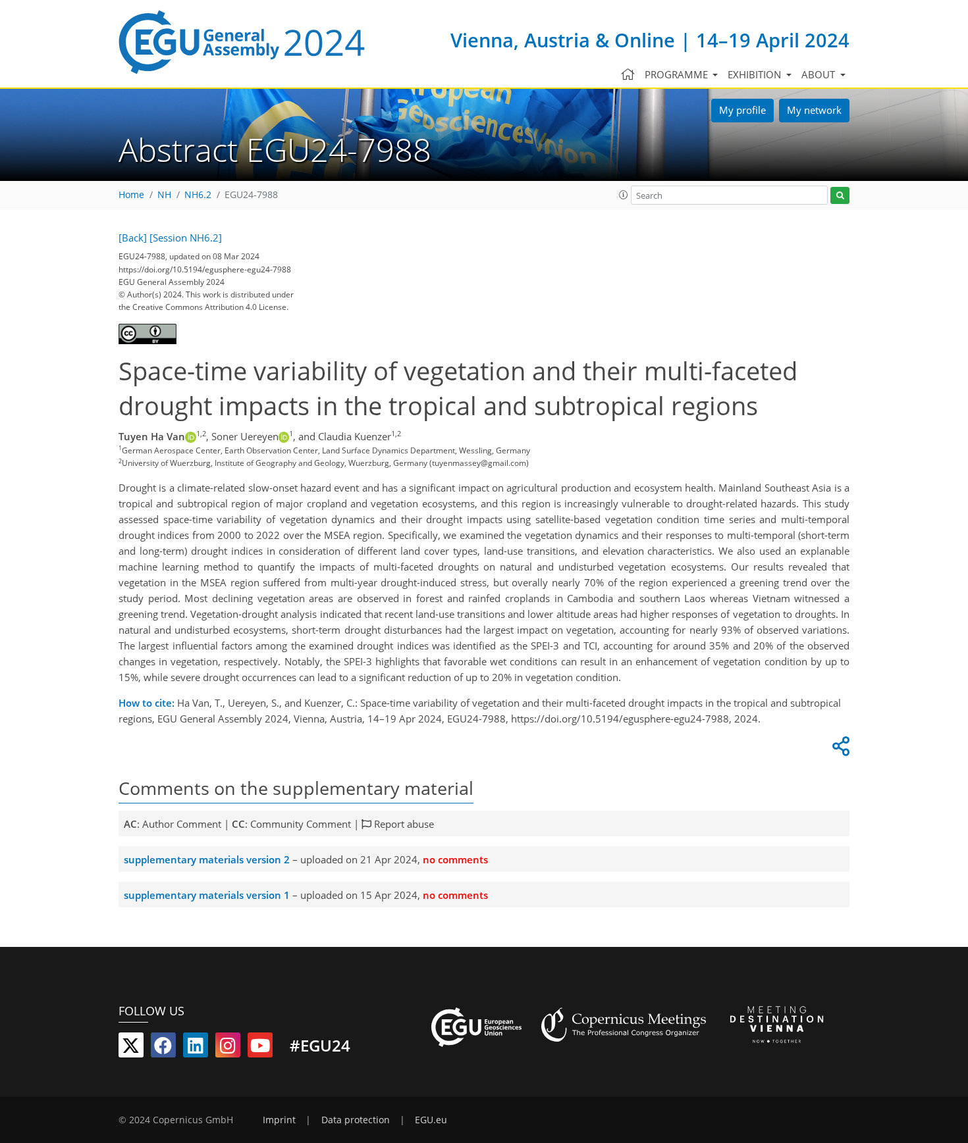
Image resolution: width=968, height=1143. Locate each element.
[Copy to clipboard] (839, 749)
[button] (623, 195)
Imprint (279, 1120)
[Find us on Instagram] (227, 1048)
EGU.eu (431, 1120)
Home (131, 195)
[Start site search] (839, 196)
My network (814, 109)
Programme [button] (678, 74)
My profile (742, 109)
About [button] (819, 74)
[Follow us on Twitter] (131, 1048)
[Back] (133, 237)
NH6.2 (197, 195)
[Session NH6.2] (185, 237)
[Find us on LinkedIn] (195, 1048)
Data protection (355, 1120)
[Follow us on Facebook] (163, 1048)
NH (164, 195)
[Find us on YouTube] (260, 1048)
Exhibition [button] (756, 74)
